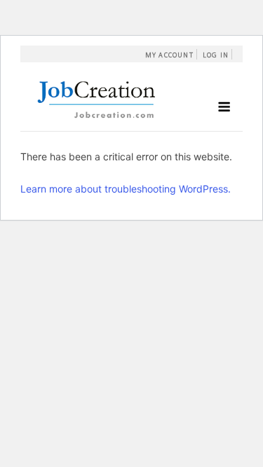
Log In (216, 55)
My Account (169, 55)
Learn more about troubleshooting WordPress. (125, 189)
